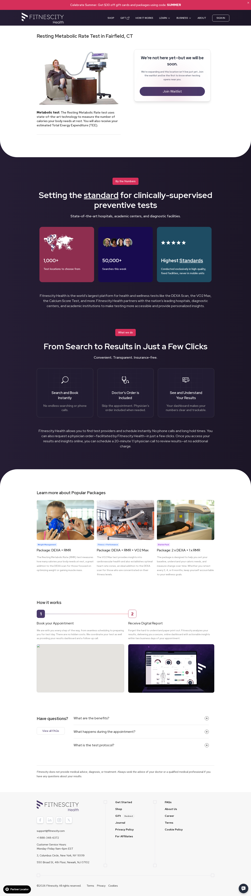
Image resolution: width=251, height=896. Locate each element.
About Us (171, 809)
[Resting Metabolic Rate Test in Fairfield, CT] (80, 664)
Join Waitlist (172, 91)
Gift (124, 816)
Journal (120, 822)
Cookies (113, 885)
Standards (191, 260)
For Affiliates (124, 836)
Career (169, 816)
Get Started (123, 802)
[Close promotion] (248, 2)
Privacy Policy (124, 829)
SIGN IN (221, 17)
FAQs (168, 802)
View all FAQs (50, 731)
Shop (118, 809)
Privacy (101, 885)
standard (101, 195)
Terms (169, 822)
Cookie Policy (174, 829)
